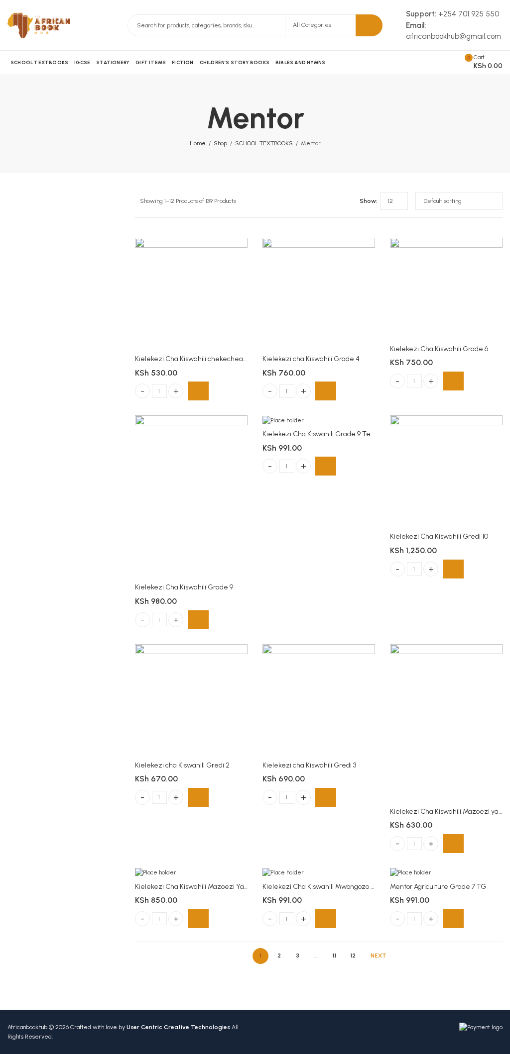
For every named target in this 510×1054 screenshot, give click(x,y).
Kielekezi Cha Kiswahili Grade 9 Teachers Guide (337, 434)
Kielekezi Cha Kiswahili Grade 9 (184, 587)
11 (334, 955)
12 (353, 955)
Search (369, 25)
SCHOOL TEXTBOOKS (264, 143)
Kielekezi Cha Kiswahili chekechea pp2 (195, 359)
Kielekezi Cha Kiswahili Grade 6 (439, 349)
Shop (220, 143)
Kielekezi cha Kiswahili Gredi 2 (182, 765)
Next (378, 955)
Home (198, 143)
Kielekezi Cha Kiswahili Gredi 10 (439, 536)
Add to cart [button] (198, 391)
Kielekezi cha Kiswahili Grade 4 (311, 359)
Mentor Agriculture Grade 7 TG (438, 886)
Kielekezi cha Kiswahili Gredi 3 (309, 765)
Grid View (334, 201)
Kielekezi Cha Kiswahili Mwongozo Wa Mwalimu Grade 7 (349, 886)
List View (348, 201)
